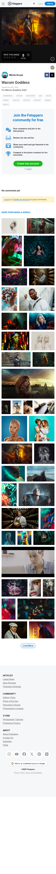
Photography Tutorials (13, 719)
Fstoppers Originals (12, 686)
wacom (19, 96)
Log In (40, 3)
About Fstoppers (10, 734)
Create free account (28, 163)
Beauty (6, 104)
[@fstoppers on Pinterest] (39, 754)
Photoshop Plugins (11, 723)
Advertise (7, 741)
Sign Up (50, 3)
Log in (29, 168)
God (40, 96)
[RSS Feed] (47, 754)
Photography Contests (13, 708)
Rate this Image (11, 54)
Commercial (8, 96)
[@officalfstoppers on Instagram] (9, 754)
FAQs (5, 745)
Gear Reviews (9, 682)
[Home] (15, 4)
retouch (26, 100)
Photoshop (30, 96)
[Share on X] (52, 75)
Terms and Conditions (34, 772)
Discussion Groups (11, 704)
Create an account (21, 199)
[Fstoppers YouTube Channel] (16, 754)
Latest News (8, 679)
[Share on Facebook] (47, 75)
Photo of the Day (10, 701)
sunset (6, 100)
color (48, 96)
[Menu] (3, 3)
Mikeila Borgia (16, 74)
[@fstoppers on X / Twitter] (32, 754)
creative (16, 100)
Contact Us (8, 737)
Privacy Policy (19, 772)
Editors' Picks (9, 697)
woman (47, 100)
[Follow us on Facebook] (24, 754)
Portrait (37, 100)
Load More (28, 645)
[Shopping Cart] (33, 3)
